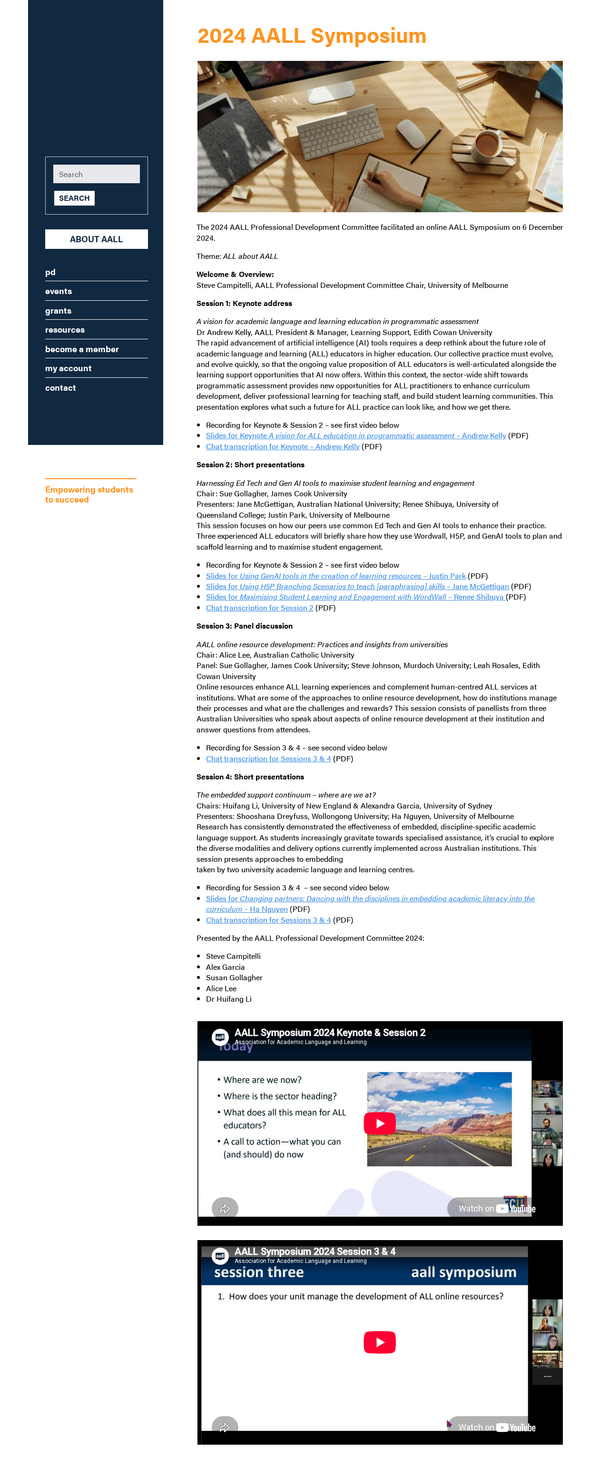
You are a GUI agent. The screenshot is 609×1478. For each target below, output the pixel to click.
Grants (58, 310)
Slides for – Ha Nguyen (370, 903)
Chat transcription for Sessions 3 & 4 (268, 758)
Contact (60, 387)
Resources (65, 329)
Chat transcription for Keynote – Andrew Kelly (283, 446)
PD (50, 271)
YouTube (125, 414)
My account (68, 368)
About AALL (96, 239)
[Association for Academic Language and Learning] (81, 72)
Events (58, 290)
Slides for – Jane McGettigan (357, 586)
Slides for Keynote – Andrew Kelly (356, 435)
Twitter (96, 414)
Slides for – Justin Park (336, 575)
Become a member (82, 349)
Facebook (68, 414)
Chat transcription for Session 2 (260, 607)
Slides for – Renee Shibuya (356, 596)
